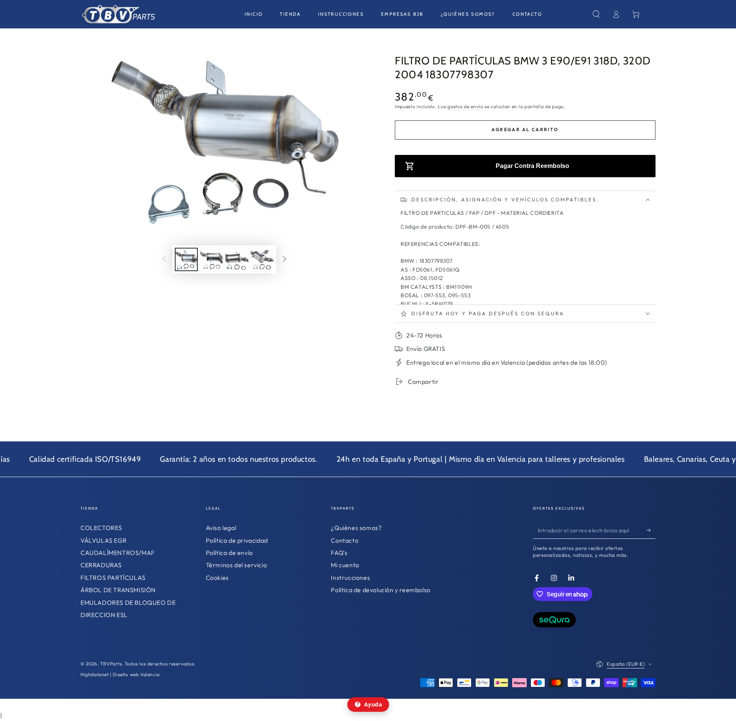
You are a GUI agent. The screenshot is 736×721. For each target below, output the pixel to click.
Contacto (344, 540)
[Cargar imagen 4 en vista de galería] (262, 259)
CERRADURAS (101, 565)
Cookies (217, 577)
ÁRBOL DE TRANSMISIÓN (118, 590)
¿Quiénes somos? (356, 528)
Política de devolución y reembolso (380, 590)
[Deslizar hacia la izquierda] (164, 259)
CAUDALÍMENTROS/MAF (117, 552)
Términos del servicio (236, 565)
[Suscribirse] (651, 530)
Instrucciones (350, 577)
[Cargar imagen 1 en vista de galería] (186, 259)
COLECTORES (101, 528)
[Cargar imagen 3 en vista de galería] (236, 259)
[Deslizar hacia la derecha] (284, 259)
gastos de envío (465, 106)
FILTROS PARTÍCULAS (113, 577)
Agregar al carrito (525, 129)
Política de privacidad (237, 540)
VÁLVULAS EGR (103, 540)
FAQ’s (339, 552)
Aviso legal (221, 528)
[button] (596, 14)
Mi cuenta (345, 565)
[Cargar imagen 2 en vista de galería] (211, 259)
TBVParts (111, 664)
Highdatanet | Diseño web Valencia (120, 674)
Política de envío (229, 552)
